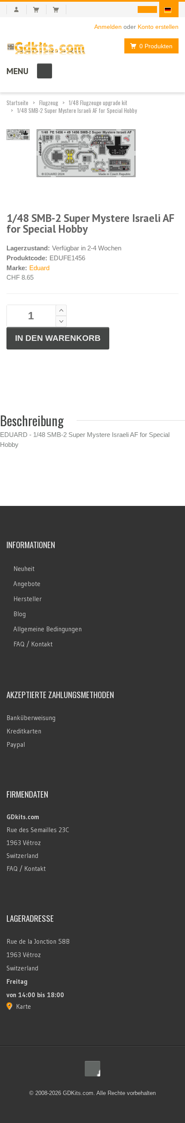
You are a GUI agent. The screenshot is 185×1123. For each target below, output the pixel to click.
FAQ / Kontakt (32, 644)
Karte (23, 1006)
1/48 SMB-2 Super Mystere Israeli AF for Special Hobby (77, 110)
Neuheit (23, 569)
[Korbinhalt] (39, 9)
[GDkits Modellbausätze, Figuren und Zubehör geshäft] (46, 46)
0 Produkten (156, 46)
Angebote (26, 584)
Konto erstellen (158, 26)
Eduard (39, 267)
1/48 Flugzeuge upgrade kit (98, 102)
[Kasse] (59, 9)
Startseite (17, 102)
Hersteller (27, 599)
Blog (19, 614)
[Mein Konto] (16, 9)
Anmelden (108, 26)
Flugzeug (48, 102)
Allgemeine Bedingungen (47, 629)
